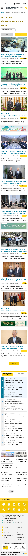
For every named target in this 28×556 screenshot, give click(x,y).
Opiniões (19, 527)
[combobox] (8, 30)
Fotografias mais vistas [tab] (20, 374)
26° (18, 4)
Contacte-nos (20, 530)
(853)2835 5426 (19, 522)
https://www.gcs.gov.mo (10, 518)
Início (2, 12)
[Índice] (2, 8)
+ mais (23, 491)
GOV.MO (6, 527)
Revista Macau (7, 530)
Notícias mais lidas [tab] (7, 374)
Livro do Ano (7, 532)
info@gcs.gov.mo (8, 520)
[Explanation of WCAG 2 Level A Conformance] (25, 553)
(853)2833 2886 (8, 522)
